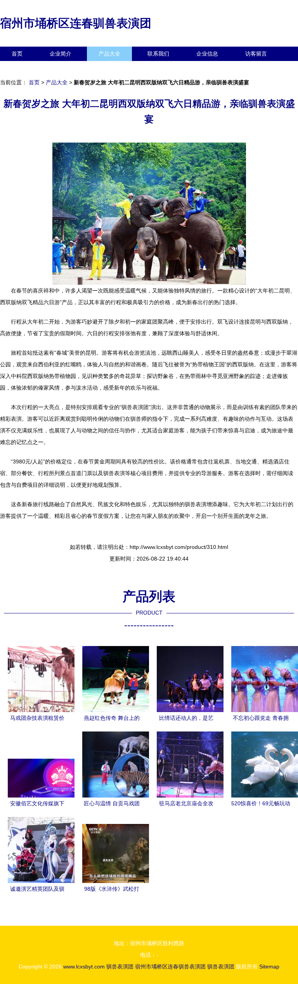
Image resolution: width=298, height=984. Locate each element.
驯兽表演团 (119, 966)
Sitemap (269, 966)
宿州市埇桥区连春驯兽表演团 (75, 23)
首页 (17, 54)
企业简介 (60, 54)
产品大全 (109, 54)
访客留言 (256, 54)
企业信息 (207, 54)
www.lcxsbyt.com (84, 966)
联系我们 (158, 54)
